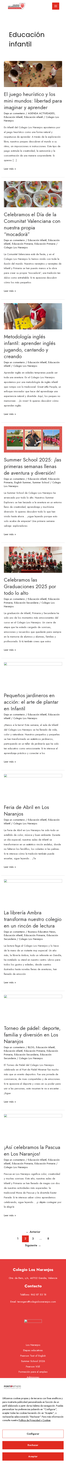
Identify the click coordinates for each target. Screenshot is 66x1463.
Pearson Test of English (33, 1356)
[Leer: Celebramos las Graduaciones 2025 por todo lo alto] (33, 559)
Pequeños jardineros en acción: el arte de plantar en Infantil (31, 702)
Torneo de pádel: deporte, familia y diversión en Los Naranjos (32, 1034)
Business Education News (41, 932)
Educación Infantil (13, 117)
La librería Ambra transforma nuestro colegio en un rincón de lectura (32, 919)
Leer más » (10, 169)
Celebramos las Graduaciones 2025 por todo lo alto (30, 586)
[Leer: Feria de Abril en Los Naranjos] (33, 787)
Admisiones (33, 1377)
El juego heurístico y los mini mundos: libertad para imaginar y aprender (33, 101)
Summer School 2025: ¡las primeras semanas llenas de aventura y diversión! (32, 466)
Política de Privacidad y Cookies (34, 1420)
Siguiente (33, 1245)
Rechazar (33, 1445)
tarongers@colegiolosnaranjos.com (36, 1302)
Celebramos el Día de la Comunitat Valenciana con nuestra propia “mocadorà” (32, 224)
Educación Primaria (22, 244)
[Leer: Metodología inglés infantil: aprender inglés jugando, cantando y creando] (33, 316)
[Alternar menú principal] (55, 6)
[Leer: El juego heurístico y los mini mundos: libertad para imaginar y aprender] (33, 74)
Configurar (33, 1433)
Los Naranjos (33, 1345)
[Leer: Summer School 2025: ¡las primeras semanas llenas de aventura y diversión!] (33, 439)
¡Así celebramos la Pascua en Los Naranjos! (32, 1150)
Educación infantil (33, 117)
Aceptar (33, 1456)
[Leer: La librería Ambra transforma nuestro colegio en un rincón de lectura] (33, 892)
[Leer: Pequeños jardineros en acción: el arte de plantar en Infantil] (33, 675)
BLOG (31, 1047)
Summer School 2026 (33, 1361)
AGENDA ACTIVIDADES (41, 113)
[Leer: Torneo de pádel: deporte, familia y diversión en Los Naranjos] (33, 1007)
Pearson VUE (33, 1366)
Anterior (33, 1232)
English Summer (22, 482)
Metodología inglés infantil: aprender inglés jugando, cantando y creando (29, 346)
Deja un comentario (14, 113)
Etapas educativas (33, 1350)
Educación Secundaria (26, 603)
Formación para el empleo (33, 1372)
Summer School (40, 482)
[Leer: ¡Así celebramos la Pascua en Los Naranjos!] (33, 1127)
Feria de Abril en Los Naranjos (26, 810)
